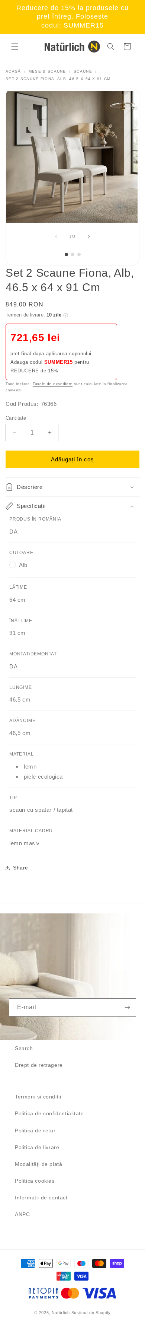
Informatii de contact (41, 1198)
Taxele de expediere (52, 384)
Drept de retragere (39, 1065)
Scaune (83, 71)
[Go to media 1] (66, 254)
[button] (15, 46)
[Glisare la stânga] (56, 236)
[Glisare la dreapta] (89, 236)
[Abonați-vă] (127, 1007)
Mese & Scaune (47, 71)
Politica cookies (35, 1181)
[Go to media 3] (79, 254)
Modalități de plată (38, 1164)
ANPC (22, 1214)
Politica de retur (35, 1130)
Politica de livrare (37, 1147)
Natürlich (61, 1312)
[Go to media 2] (72, 254)
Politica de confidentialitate (49, 1113)
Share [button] (20, 868)
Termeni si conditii (38, 1097)
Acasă (13, 71)
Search (24, 1048)
